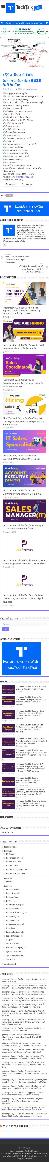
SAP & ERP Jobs (12, 944)
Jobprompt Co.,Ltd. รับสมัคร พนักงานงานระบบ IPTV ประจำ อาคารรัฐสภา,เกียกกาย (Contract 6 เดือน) (31, 803)
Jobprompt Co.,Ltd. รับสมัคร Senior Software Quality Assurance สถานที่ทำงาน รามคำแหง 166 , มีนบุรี (30, 791)
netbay (9, 195)
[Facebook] (22, 1147)
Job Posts (8, 886)
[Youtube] (29, 1147)
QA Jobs (9, 940)
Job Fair (9, 881)
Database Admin (12, 897)
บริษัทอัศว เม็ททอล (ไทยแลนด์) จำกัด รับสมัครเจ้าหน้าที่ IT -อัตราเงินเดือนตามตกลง (31, 268)
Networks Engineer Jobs (15, 924)
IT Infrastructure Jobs (15, 905)
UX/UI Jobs (10, 959)
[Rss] (20, 1147)
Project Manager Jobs (14, 936)
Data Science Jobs (13, 893)
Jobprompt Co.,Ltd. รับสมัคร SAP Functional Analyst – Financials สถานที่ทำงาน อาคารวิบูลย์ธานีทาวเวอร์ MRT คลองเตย (24, 1013)
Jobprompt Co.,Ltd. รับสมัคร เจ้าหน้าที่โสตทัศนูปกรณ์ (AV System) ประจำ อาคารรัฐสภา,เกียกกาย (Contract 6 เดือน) (23, 1064)
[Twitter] (24, 1147)
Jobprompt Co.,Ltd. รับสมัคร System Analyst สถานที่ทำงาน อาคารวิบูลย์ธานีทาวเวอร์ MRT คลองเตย (31, 741)
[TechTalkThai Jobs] (24, 7)
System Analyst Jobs (14, 951)
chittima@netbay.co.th (25, 177)
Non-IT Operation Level (15, 873)
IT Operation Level (13, 862)
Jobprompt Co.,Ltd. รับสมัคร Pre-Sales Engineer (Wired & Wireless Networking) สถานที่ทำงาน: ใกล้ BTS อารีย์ (22, 311)
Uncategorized (10, 964)
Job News (8, 878)
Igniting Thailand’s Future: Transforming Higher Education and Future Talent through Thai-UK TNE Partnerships (22, 1037)
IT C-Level (10, 854)
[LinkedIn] (27, 1147)
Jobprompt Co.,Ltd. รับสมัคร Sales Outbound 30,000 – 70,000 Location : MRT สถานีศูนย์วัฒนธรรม (23, 598)
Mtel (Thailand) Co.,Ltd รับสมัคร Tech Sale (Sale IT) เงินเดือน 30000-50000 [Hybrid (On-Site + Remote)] (24, 421)
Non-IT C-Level (12, 866)
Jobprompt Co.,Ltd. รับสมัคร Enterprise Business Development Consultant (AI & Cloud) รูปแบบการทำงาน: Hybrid (24, 1073)
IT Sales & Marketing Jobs (27, 89)
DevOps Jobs (11, 901)
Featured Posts (10, 847)
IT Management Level (15, 858)
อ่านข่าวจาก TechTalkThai (15, 1126)
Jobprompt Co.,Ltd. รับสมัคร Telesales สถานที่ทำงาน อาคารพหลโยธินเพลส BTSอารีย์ (28, 780)
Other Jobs (10, 928)
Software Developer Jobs (16, 948)
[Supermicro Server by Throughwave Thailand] (24, 31)
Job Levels (8, 851)
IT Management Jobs (14, 909)
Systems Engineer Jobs (15, 955)
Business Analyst (12, 889)
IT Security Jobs (12, 916)
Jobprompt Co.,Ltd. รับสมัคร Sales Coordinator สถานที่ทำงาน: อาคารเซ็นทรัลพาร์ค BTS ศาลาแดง (23, 383)
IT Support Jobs (12, 920)
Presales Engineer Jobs (15, 932)
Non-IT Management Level (17, 870)
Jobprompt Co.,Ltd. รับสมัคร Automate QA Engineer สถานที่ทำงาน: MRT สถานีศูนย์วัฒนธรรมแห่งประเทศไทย (22, 1101)
